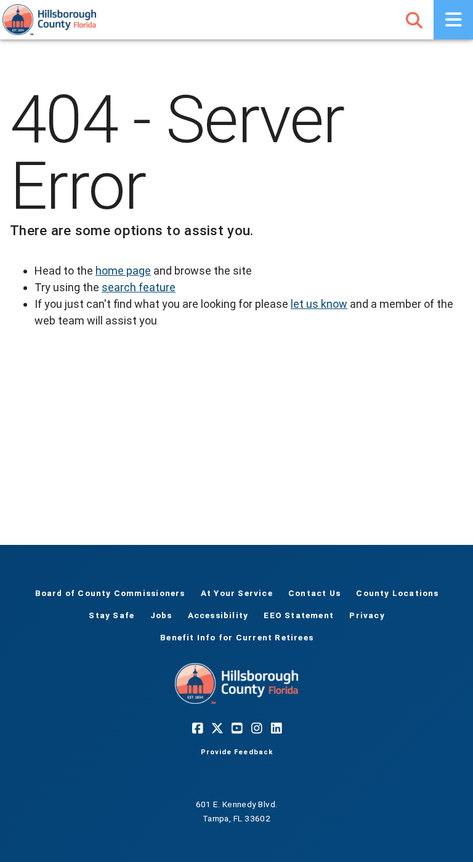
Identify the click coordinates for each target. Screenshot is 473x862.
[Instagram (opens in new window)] (256, 728)
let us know (319, 303)
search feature (139, 287)
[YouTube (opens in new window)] (236, 728)
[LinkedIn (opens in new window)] (276, 728)
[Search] (414, 19)
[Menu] (453, 19)
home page (123, 270)
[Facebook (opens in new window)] (197, 728)
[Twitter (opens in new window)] (217, 728)
